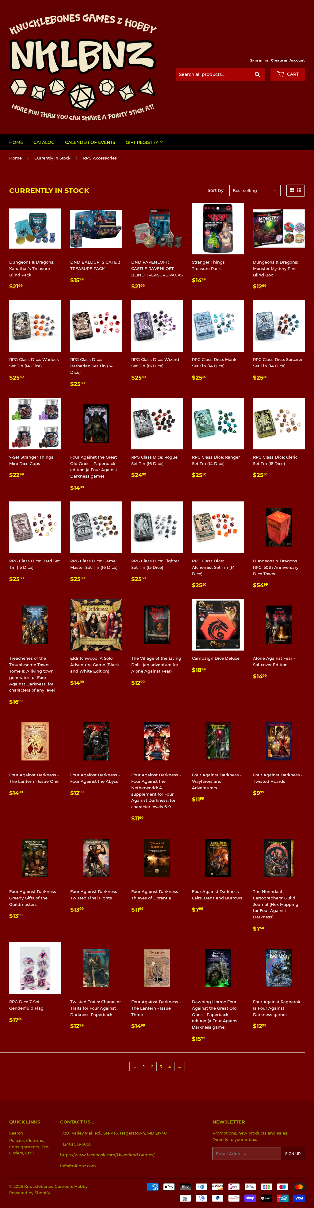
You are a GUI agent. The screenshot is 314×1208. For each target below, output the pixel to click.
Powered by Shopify (29, 1192)
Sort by (216, 190)
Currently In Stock (52, 158)
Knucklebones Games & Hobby (56, 1186)
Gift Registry (142, 142)
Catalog (44, 142)
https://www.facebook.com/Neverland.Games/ (107, 1154)
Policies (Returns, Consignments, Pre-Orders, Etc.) (29, 1147)
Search (16, 1133)
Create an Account (288, 60)
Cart (292, 74)
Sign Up (293, 1153)
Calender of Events (90, 142)
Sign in (256, 60)
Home (16, 142)
